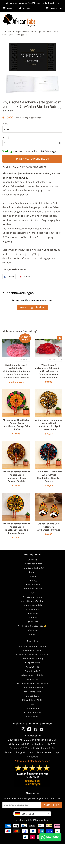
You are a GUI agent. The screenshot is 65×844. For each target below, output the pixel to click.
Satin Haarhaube (32, 712)
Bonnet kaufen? (32, 671)
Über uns (32, 559)
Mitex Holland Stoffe (32, 700)
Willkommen (12, 3)
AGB (32, 592)
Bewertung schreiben (33, 307)
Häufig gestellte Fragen (32, 568)
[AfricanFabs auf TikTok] (29, 730)
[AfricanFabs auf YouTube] (42, 730)
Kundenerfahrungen (32, 564)
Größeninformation (32, 588)
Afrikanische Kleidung (33, 658)
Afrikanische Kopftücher (32, 675)
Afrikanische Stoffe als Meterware (32, 654)
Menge (6, 137)
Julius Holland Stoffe (32, 687)
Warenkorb (56, 8)
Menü (9, 8)
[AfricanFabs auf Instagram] (23, 730)
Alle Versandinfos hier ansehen (32, 760)
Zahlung (32, 580)
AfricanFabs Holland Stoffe (32, 646)
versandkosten (35, 118)
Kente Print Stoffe (32, 691)
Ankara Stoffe (32, 667)
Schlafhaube (32, 708)
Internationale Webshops (32, 601)
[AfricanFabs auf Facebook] (35, 730)
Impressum (32, 613)
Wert (5, 123)
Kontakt (32, 572)
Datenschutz (32, 609)
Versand (32, 576)
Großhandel (32, 617)
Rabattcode (32, 621)
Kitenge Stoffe (33, 696)
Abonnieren (52, 804)
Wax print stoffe (32, 662)
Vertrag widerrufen (32, 597)
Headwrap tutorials (32, 605)
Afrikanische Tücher (32, 650)
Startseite (6, 31)
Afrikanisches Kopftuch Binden (32, 683)
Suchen (32, 634)
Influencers (32, 630)
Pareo (32, 704)
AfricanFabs (43, 820)
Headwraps (32, 679)
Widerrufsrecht (32, 584)
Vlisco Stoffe (32, 716)
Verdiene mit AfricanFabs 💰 (32, 626)
